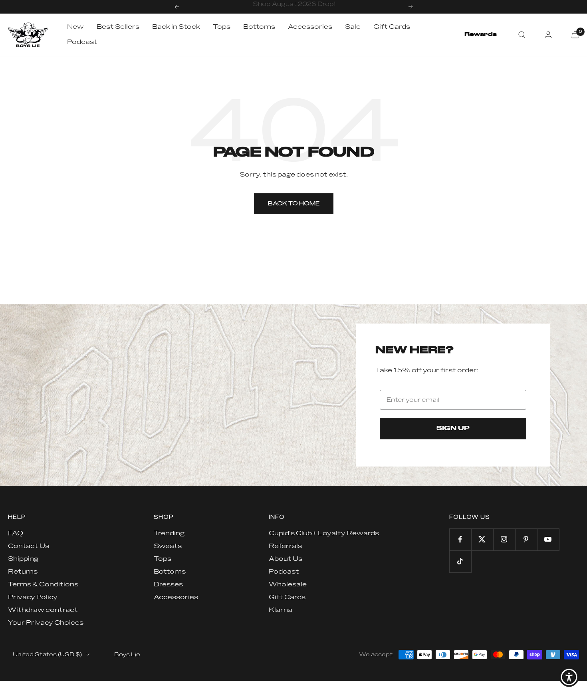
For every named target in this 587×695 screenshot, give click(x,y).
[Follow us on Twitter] (482, 539)
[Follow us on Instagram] (504, 539)
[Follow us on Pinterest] (526, 539)
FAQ (15, 533)
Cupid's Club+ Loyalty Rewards (324, 533)
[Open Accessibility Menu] (569, 677)
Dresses (168, 584)
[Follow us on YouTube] (548, 539)
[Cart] (575, 34)
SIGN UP (453, 428)
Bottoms (259, 26)
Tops (221, 26)
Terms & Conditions (43, 584)
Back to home (293, 204)
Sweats (168, 546)
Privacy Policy (33, 597)
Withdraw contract (43, 610)
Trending (169, 533)
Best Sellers (118, 26)
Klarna (280, 610)
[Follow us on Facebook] (460, 539)
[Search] (522, 34)
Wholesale (288, 584)
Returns (23, 571)
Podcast (82, 42)
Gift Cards (391, 26)
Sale (353, 26)
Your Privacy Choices (45, 622)
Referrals (285, 546)
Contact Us (28, 546)
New (75, 26)
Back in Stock (176, 26)
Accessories (310, 26)
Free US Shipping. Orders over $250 (294, 6)
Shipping (23, 558)
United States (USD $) (47, 654)
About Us (285, 558)
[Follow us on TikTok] (460, 561)
